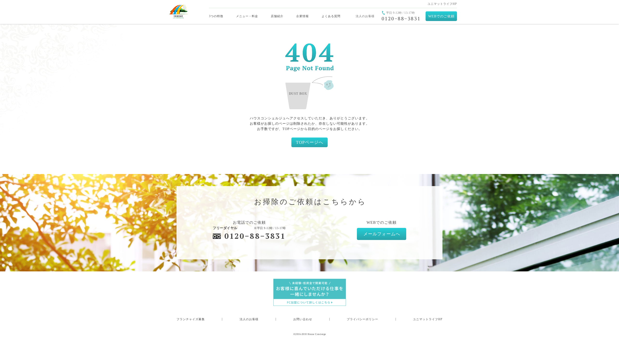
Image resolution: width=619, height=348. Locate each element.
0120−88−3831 (255, 236)
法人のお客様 (365, 16)
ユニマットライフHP (442, 4)
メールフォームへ (381, 234)
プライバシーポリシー (362, 319)
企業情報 (302, 16)
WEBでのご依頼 (441, 16)
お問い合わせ (302, 319)
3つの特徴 (216, 16)
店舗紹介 (277, 16)
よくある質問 (331, 16)
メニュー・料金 (247, 16)
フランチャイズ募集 (191, 319)
